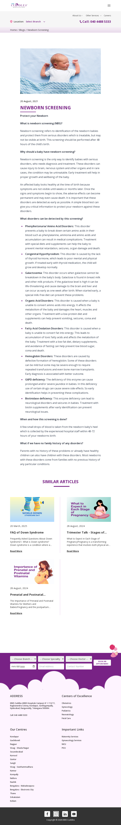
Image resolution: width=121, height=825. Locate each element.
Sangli (13, 763)
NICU (64, 744)
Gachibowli (15, 740)
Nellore (13, 778)
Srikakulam (15, 797)
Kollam (13, 801)
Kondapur (14, 736)
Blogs (22, 29)
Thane (13, 793)
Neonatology (68, 714)
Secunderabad (16, 752)
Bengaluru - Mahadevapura (22, 786)
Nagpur (13, 744)
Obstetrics (66, 703)
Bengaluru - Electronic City (22, 789)
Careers (107, 15)
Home (13, 29)
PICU (64, 748)
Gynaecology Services (71, 740)
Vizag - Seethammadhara (21, 767)
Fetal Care (66, 718)
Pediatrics (66, 711)
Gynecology (67, 707)
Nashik (13, 782)
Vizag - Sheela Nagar (19, 748)
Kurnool (13, 755)
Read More (16, 551)
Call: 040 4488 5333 (96, 21)
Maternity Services (70, 736)
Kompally (14, 774)
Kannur (13, 770)
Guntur (13, 759)
